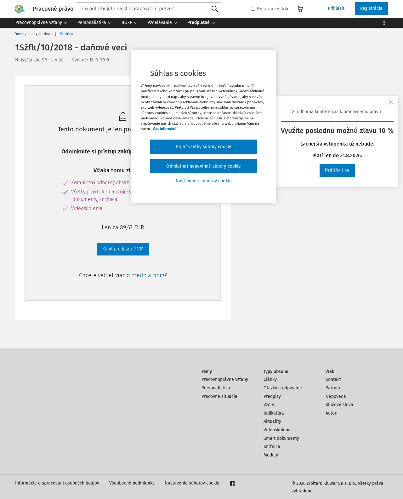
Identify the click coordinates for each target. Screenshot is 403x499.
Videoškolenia (278, 430)
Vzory (269, 404)
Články (270, 379)
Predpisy (272, 396)
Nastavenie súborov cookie (192, 483)
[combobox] (149, 9)
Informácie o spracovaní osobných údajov (57, 483)
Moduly (271, 455)
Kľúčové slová (339, 404)
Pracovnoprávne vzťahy (225, 379)
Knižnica (272, 446)
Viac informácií (164, 129)
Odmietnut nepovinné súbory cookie (203, 166)
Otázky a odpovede (283, 388)
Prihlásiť (336, 8)
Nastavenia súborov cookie (204, 181)
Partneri (334, 388)
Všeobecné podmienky (132, 483)
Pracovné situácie (219, 396)
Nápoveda (336, 396)
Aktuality (272, 421)
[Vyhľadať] (215, 9)
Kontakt (333, 379)
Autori (332, 413)
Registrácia (371, 8)
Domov (20, 34)
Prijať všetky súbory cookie (203, 146)
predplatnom (147, 275)
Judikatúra (64, 34)
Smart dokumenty (281, 438)
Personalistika (216, 388)
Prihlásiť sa (337, 170)
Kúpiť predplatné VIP (123, 249)
